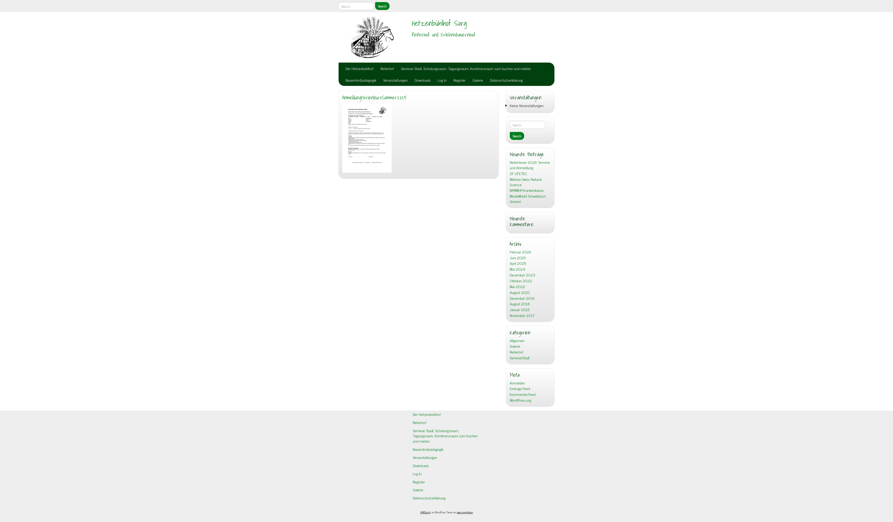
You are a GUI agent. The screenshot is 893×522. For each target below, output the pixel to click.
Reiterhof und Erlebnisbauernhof (444, 34)
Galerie (478, 80)
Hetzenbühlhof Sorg (439, 23)
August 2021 (520, 292)
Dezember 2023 (522, 275)
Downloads (423, 80)
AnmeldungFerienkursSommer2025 (374, 97)
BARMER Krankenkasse (527, 190)
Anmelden (517, 383)
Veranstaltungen (395, 80)
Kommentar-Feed (523, 394)
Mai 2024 (517, 269)
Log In (442, 80)
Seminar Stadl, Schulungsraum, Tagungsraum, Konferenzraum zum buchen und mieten (466, 68)
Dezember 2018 (522, 298)
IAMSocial (425, 512)
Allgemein (517, 340)
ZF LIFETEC (518, 173)
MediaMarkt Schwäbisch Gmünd (528, 198)
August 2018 (520, 303)
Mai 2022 (517, 286)
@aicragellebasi (465, 512)
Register (459, 80)
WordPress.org (520, 400)
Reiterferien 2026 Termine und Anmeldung (530, 165)
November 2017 (522, 315)
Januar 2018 (520, 309)
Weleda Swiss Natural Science (526, 182)
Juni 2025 (518, 257)
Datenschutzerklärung (506, 80)
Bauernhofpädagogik (361, 80)
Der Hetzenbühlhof (359, 68)
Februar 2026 (520, 252)
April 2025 (518, 263)
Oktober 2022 (521, 280)
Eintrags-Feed (520, 388)
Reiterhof (387, 68)
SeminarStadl (520, 357)
